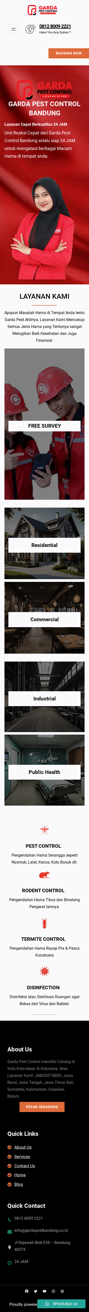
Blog (18, 1184)
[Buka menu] (13, 29)
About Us (23, 1147)
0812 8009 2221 (55, 26)
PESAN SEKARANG (42, 1107)
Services (22, 1156)
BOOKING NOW (69, 53)
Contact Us (24, 1165)
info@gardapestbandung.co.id (41, 1230)
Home (20, 1174)
